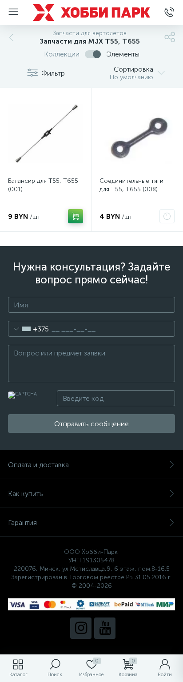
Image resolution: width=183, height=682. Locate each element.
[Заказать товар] (167, 216)
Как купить (25, 493)
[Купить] (75, 216)
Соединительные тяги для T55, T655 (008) (131, 185)
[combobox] (28, 328)
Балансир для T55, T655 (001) (43, 185)
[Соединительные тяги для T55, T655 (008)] (137, 133)
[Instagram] (81, 628)
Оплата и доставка (38, 464)
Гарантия (22, 522)
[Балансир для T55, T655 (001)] (45, 133)
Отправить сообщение (91, 424)
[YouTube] (104, 628)
